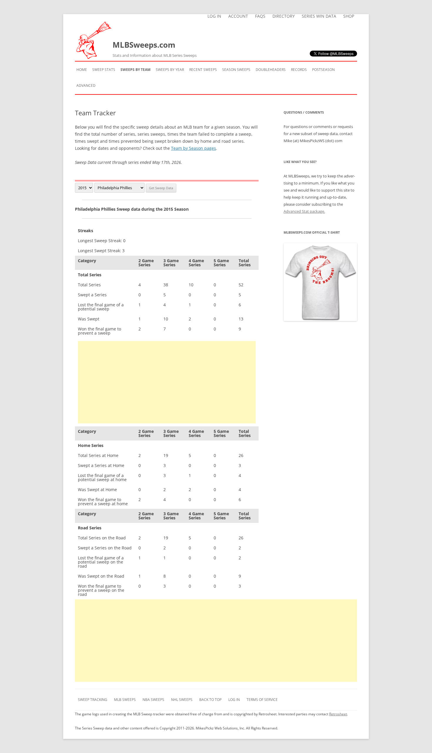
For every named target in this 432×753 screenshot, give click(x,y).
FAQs (260, 16)
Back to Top (210, 699)
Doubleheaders (271, 69)
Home (81, 69)
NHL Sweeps (181, 699)
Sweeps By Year (170, 69)
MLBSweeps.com (155, 48)
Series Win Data (319, 16)
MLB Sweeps (125, 699)
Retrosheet (338, 714)
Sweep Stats (103, 69)
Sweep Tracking (92, 699)
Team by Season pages (193, 148)
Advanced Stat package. (304, 211)
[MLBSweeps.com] (94, 57)
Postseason (323, 69)
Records (299, 69)
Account (238, 16)
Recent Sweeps (203, 69)
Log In (214, 16)
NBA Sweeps (153, 699)
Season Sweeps (236, 69)
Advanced (86, 85)
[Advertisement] (167, 382)
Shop (348, 16)
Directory (283, 16)
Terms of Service (262, 699)
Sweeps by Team (135, 69)
